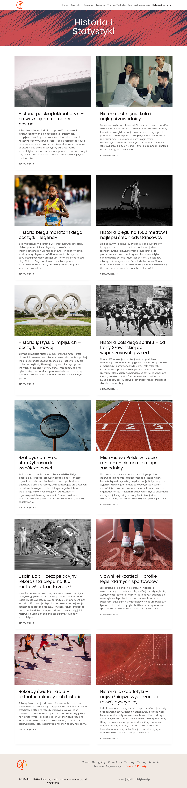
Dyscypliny (76, 5)
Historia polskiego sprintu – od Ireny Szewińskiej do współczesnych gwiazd (132, 347)
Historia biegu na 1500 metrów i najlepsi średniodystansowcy (133, 235)
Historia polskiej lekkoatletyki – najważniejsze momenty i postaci (51, 119)
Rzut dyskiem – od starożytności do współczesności (38, 462)
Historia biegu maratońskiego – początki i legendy (52, 235)
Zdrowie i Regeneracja (139, 5)
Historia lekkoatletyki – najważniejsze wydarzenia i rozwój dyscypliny (129, 696)
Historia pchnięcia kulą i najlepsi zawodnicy (125, 116)
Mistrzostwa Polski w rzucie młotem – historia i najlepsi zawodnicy (129, 462)
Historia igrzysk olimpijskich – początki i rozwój (50, 345)
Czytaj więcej (27, 164)
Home (65, 5)
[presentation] (53, 81)
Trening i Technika (116, 5)
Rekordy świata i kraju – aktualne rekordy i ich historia (50, 694)
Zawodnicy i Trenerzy (94, 5)
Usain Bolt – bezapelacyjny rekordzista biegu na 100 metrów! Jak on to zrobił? (48, 581)
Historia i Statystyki (161, 5)
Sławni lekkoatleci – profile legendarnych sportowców (129, 578)
